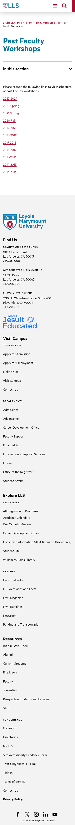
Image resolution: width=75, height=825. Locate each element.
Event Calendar (13, 580)
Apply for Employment (18, 362)
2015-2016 (10, 157)
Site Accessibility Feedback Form (25, 755)
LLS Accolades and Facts (19, 589)
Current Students (14, 663)
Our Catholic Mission (17, 524)
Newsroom (10, 615)
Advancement (12, 418)
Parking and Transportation (21, 624)
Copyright (10, 728)
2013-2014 (10, 172)
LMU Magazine (13, 597)
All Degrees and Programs (20, 511)
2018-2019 (10, 135)
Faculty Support (14, 436)
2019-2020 (10, 127)
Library (8, 463)
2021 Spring (11, 113)
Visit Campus (12, 380)
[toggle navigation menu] (55, 5)
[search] (64, 5)
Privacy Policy (13, 799)
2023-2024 (10, 98)
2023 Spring (11, 105)
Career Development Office (21, 427)
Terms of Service (14, 781)
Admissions (10, 409)
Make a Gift (10, 371)
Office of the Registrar (17, 472)
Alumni (8, 654)
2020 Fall (9, 120)
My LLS (8, 746)
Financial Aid (11, 445)
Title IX (8, 772)
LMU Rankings (12, 606)
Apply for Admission (16, 354)
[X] (27, 814)
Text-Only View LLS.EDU (19, 763)
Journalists (10, 690)
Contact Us (10, 389)
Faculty (28, 22)
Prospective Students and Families (26, 699)
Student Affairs (13, 480)
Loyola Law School (12, 22)
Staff (6, 708)
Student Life (11, 551)
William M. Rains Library (19, 559)
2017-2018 (9, 142)
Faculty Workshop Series (47, 22)
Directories (10, 737)
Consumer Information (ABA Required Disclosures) (37, 542)
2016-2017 (10, 150)
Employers (10, 672)
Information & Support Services (24, 454)
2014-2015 (10, 164)
